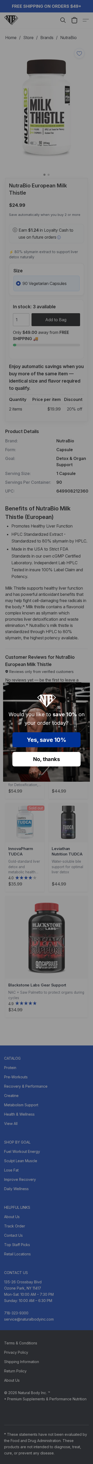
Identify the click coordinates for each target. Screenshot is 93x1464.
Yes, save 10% (46, 739)
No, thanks (46, 759)
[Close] (84, 688)
